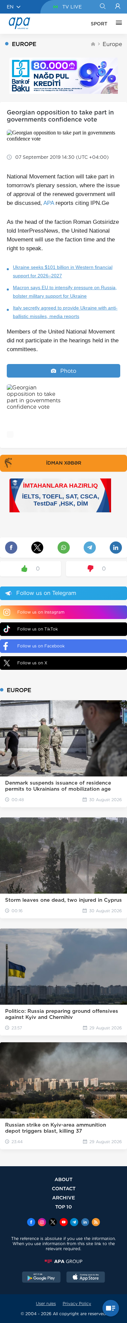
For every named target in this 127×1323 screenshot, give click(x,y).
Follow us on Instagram (40, 612)
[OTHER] (117, 23)
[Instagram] (42, 1223)
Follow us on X (32, 662)
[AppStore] (85, 1278)
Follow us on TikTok (37, 629)
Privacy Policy (77, 1303)
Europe (112, 44)
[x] (53, 1223)
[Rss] (96, 1223)
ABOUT (63, 1179)
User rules (46, 1303)
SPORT (99, 23)
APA (48, 203)
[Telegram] (74, 1223)
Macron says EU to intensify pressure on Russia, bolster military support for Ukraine (65, 292)
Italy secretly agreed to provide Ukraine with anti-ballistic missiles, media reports (65, 312)
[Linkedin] (85, 1223)
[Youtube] (64, 1223)
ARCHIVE (63, 1197)
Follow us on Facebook (41, 645)
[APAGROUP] (63, 1261)
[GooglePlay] (41, 1278)
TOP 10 (63, 1207)
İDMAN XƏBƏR (63, 463)
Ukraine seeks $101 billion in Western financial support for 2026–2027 (62, 271)
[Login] (117, 6)
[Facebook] (31, 1223)
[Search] (102, 7)
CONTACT (64, 1188)
